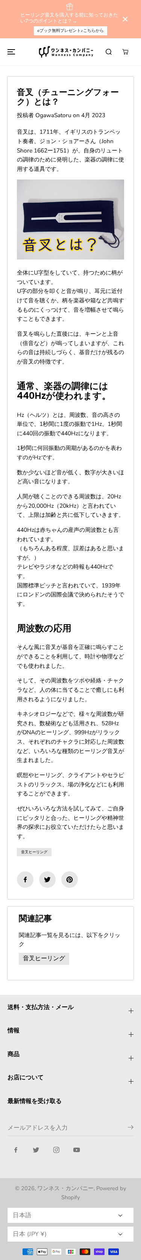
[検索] (108, 52)
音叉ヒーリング (34, 852)
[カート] (125, 52)
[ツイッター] (47, 879)
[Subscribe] (130, 1128)
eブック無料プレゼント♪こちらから (70, 30)
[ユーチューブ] (76, 1150)
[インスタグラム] (56, 1150)
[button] (10, 52)
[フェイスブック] (25, 879)
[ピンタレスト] (69, 879)
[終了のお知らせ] (125, 19)
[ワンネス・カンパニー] (67, 52)
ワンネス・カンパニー (65, 1188)
